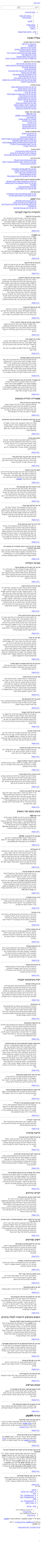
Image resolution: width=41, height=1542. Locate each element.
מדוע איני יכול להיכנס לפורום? (27, 98)
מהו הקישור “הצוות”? (29, 146)
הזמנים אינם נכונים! (30, 69)
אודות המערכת (24, 1427)
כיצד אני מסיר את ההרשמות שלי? (26, 188)
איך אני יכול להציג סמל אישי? (27, 76)
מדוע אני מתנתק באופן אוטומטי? (26, 56)
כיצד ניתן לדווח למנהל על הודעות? (26, 103)
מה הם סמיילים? (31, 117)
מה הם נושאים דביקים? (29, 124)
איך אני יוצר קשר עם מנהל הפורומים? (24, 208)
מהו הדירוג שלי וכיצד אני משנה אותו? (25, 78)
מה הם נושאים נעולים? (29, 126)
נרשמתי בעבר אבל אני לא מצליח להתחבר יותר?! (21, 53)
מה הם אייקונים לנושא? (29, 128)
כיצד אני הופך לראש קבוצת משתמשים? (24, 140)
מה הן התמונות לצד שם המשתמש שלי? (24, 74)
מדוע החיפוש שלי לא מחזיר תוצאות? (25, 170)
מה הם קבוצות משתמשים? (28, 137)
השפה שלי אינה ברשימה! (28, 72)
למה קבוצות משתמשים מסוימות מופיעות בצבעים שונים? (19, 142)
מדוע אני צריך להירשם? (29, 44)
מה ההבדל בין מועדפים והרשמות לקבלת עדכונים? (21, 181)
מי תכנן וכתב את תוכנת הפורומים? (25, 201)
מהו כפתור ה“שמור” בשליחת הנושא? (25, 105)
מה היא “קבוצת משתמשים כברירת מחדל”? (23, 144)
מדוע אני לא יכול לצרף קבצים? (27, 99)
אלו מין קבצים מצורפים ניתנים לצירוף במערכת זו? (21, 194)
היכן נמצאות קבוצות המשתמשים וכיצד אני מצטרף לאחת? (18, 139)
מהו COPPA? (32, 46)
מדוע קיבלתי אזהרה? (30, 101)
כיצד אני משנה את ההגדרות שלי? (26, 63)
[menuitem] (25, 16)
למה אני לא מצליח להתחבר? (27, 51)
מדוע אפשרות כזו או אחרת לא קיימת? (24, 202)
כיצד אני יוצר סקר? (30, 92)
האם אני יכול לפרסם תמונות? (27, 119)
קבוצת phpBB (27, 1423)
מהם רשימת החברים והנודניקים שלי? (25, 160)
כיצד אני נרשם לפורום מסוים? (27, 187)
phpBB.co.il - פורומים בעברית (24, 1522)
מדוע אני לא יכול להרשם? (28, 47)
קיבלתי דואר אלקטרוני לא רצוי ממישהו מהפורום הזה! (20, 155)
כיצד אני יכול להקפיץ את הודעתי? (26, 108)
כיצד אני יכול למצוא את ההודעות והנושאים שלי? (21, 176)
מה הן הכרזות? (31, 123)
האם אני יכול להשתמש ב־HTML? (25, 115)
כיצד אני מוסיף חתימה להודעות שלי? (25, 90)
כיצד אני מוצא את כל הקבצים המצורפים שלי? (22, 195)
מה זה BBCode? (31, 114)
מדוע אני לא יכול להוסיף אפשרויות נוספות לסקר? (21, 94)
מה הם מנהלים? (31, 135)
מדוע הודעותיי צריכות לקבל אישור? (25, 107)
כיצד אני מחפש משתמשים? (28, 174)
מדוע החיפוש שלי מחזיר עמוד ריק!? (25, 172)
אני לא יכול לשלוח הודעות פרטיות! (25, 151)
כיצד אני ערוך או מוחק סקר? (27, 96)
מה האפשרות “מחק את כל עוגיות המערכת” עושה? (20, 58)
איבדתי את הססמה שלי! (28, 55)
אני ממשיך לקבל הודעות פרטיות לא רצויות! (23, 153)
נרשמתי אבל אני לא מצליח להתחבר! (25, 49)
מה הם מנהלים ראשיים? (29, 133)
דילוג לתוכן (37, 3)
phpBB (19, 479)
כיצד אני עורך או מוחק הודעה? (27, 89)
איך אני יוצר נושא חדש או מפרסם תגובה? (23, 87)
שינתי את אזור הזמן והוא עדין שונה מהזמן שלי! (22, 71)
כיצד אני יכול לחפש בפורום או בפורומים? (24, 169)
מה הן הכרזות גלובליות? (29, 121)
